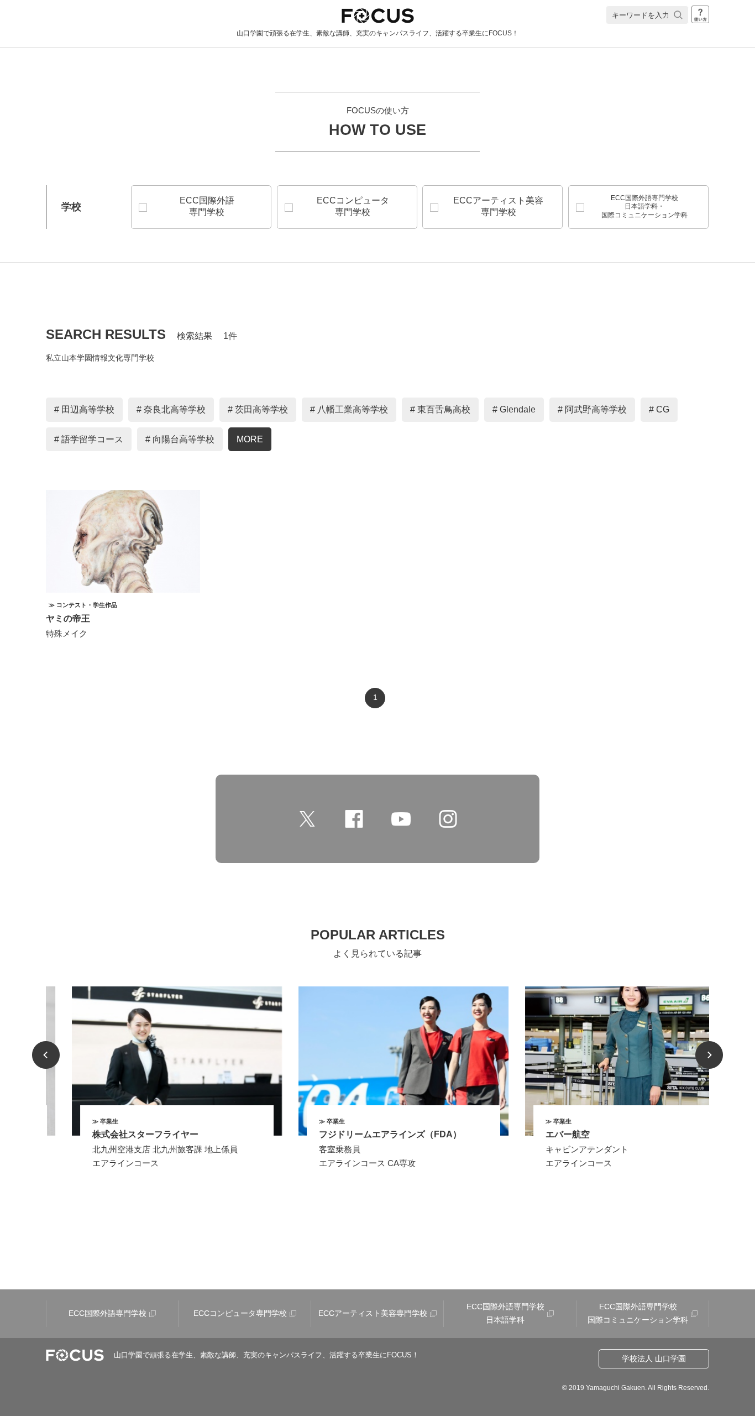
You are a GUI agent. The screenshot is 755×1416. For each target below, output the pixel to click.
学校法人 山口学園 (654, 1358)
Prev (46, 1055)
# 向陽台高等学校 (179, 439)
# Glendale (514, 409)
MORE (250, 439)
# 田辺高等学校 (84, 409)
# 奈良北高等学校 (171, 409)
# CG (659, 409)
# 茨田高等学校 (258, 409)
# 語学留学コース (88, 439)
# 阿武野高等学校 (592, 409)
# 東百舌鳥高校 (440, 409)
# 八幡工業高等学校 (349, 409)
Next (709, 1055)
